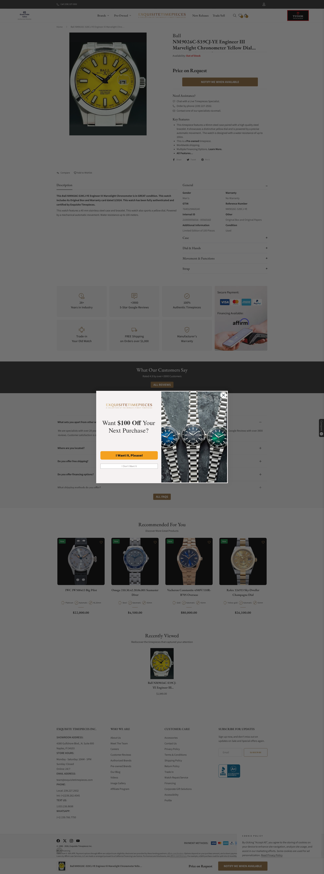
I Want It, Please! (129, 455)
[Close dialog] (223, 395)
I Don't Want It (129, 466)
